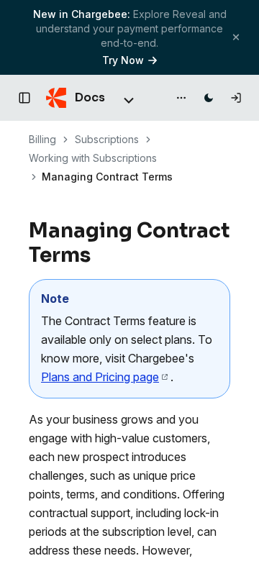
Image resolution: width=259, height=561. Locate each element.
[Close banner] (235, 37)
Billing (42, 139)
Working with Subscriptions (93, 158)
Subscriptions (107, 139)
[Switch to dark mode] (208, 97)
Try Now (123, 60)
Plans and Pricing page (100, 377)
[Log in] (235, 97)
